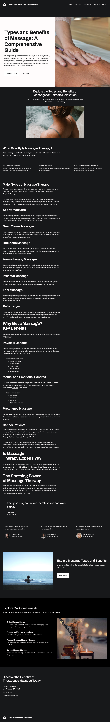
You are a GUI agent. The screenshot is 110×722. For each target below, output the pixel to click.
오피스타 (25, 434)
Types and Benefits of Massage (23, 4)
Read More (63, 575)
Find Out (26, 73)
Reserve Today (12, 73)
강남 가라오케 (7, 337)
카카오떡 (15, 388)
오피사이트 (32, 434)
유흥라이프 (18, 469)
